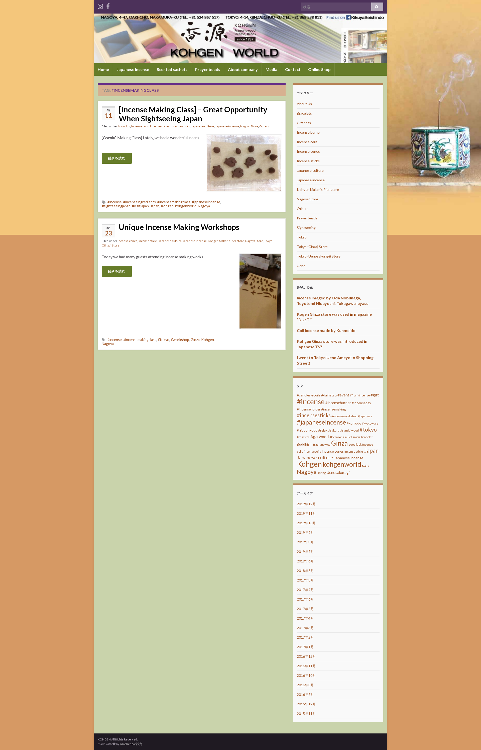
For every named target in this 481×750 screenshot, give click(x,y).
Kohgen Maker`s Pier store (226, 241)
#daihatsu (329, 395)
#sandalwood (349, 430)
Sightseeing (306, 227)
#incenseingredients (139, 202)
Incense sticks (180, 126)
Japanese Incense (133, 69)
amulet (347, 437)
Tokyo (302, 237)
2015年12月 (306, 704)
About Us (124, 126)
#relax (322, 430)
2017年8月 (305, 580)
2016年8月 (305, 685)
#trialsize (303, 437)
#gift (375, 395)
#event (343, 395)
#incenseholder (308, 409)
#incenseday (361, 403)
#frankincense (360, 395)
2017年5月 (305, 609)
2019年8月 (305, 542)
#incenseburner (338, 402)
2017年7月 (305, 590)
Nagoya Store (249, 126)
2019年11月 (306, 513)
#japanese (365, 416)
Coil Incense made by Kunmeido (326, 330)
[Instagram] (100, 5)
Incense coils (140, 126)
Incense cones (160, 126)
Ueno (301, 266)
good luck (355, 444)
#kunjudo (354, 423)
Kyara (365, 465)
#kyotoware (370, 423)
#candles (304, 395)
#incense (114, 202)
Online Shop (319, 69)
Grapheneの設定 (131, 744)
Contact (292, 69)
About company (243, 69)
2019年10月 (306, 523)
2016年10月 (306, 675)
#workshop (180, 340)
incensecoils (312, 451)
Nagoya (204, 206)
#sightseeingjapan (116, 206)
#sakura (333, 430)
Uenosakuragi (338, 472)
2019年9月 (305, 532)
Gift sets (304, 123)
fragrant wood (321, 444)
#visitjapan (140, 206)
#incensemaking (333, 409)
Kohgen (167, 206)
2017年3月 (305, 628)
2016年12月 (306, 656)
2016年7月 (305, 694)
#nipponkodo (307, 430)
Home (103, 69)
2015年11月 (306, 713)
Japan (154, 206)
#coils (315, 395)
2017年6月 (305, 599)
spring (321, 473)
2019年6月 (305, 561)
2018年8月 (305, 570)
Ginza (195, 340)
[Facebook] (108, 5)
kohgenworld (185, 206)
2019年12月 (306, 504)
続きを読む (117, 158)
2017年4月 (305, 618)
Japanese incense (227, 126)
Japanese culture (202, 126)
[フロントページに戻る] (240, 38)
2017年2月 (305, 637)
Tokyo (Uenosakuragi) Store (318, 256)
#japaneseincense (206, 202)
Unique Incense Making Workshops (179, 226)
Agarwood (319, 436)
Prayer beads (207, 69)
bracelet (367, 437)
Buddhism (304, 444)
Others (264, 126)
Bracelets (304, 113)
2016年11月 (306, 666)
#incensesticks (314, 415)
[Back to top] (469, 738)
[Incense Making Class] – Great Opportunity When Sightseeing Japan (193, 114)
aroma (356, 437)
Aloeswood (335, 437)
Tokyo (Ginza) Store (312, 246)
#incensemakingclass (173, 202)
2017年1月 (305, 647)
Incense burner (309, 132)
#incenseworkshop (344, 416)
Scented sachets (172, 69)
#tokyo (163, 340)
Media (271, 69)
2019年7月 (305, 551)
